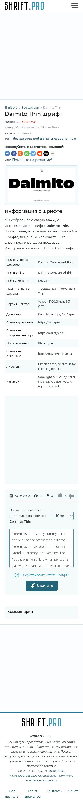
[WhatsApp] (27, 153)
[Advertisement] (41, 55)
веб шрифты (43, 138)
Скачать (45, 585)
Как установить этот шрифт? (45, 575)
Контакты (54, 791)
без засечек (22, 138)
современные (65, 138)
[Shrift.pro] (24, 6)
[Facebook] (14, 153)
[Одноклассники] (20, 153)
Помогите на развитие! (32, 160)
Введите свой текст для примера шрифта (27, 516)
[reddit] (39, 153)
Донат (73, 791)
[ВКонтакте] (7, 153)
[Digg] (46, 153)
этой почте (57, 770)
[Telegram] (33, 153)
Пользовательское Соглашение (33, 775)
